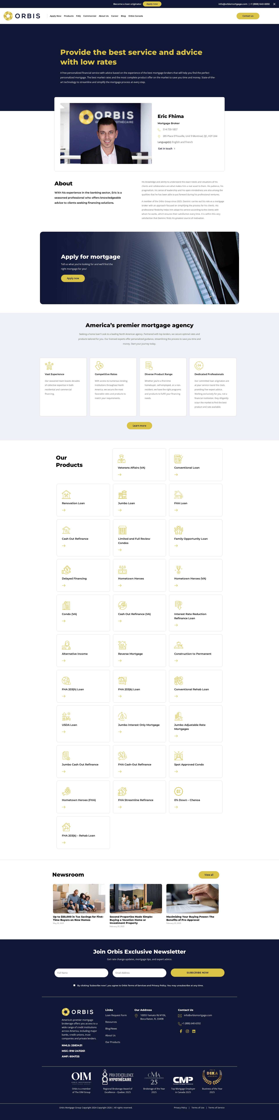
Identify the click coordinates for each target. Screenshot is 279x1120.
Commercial (89, 16)
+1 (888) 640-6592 (260, 4)
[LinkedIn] (193, 1031)
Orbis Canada (135, 16)
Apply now (152, 4)
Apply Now (55, 16)
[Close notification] (274, 4)
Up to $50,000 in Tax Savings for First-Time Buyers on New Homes (78, 918)
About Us (104, 16)
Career (114, 16)
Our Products (112, 1042)
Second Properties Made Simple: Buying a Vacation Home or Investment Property (131, 919)
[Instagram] (187, 1031)
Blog (123, 16)
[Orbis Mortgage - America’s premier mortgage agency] (22, 15)
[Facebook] (181, 1031)
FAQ (78, 16)
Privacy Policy (180, 1107)
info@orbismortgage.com (233, 4)
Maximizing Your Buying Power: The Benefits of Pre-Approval (190, 918)
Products (69, 16)
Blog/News (111, 1028)
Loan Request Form (116, 1015)
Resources (111, 1022)
